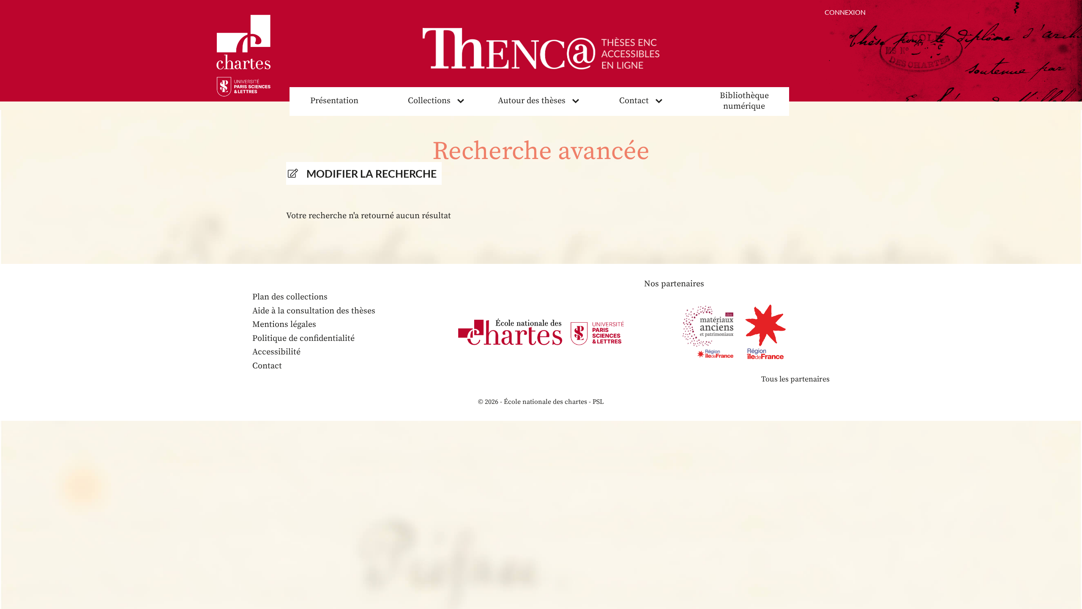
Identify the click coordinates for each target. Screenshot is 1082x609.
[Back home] (541, 48)
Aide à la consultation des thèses (313, 311)
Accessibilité (276, 352)
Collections (429, 101)
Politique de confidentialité (303, 338)
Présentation (334, 101)
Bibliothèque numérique (744, 101)
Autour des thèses (532, 101)
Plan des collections (290, 297)
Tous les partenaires (795, 379)
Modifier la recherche (371, 173)
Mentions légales (284, 324)
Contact (634, 101)
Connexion (845, 12)
